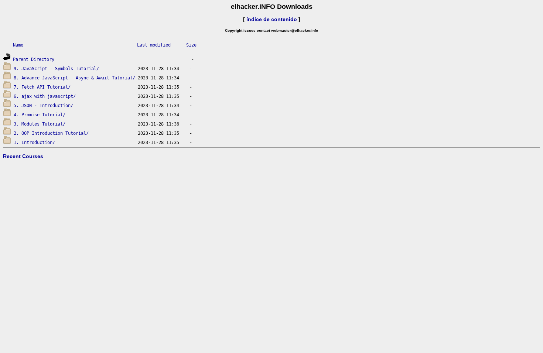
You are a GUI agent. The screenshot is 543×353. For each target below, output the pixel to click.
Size (191, 45)
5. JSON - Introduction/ (43, 105)
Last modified (154, 45)
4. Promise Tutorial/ (39, 114)
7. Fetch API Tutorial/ (42, 87)
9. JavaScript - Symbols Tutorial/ (56, 68)
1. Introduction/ (34, 142)
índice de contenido (271, 19)
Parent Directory (33, 59)
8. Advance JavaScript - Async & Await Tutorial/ (74, 77)
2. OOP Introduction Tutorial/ (51, 133)
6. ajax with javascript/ (45, 96)
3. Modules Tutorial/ (39, 124)
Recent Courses (23, 156)
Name (18, 45)
